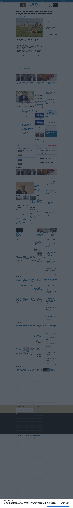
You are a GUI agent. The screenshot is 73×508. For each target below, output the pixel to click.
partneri (7, 501)
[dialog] (36, 503)
